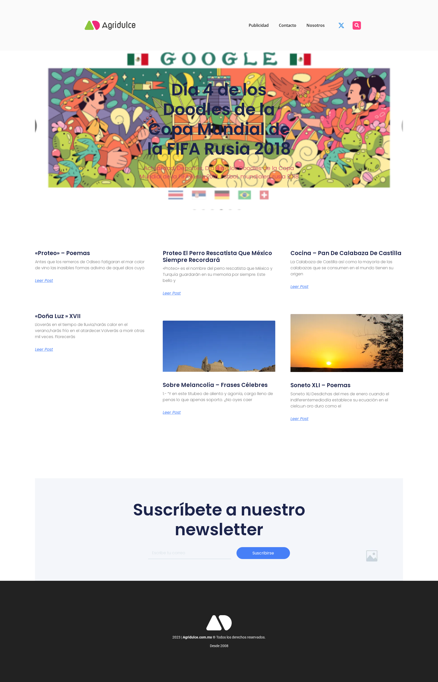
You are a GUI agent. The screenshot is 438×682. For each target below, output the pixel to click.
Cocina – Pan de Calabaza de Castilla (346, 253)
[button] (357, 25)
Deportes (190, 168)
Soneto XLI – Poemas (320, 385)
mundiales (255, 176)
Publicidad (259, 25)
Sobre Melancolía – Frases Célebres (215, 385)
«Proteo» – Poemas (62, 253)
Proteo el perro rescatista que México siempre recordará (217, 256)
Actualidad (159, 168)
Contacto (287, 25)
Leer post (44, 281)
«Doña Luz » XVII (58, 316)
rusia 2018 (285, 176)
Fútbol (229, 176)
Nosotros (315, 25)
